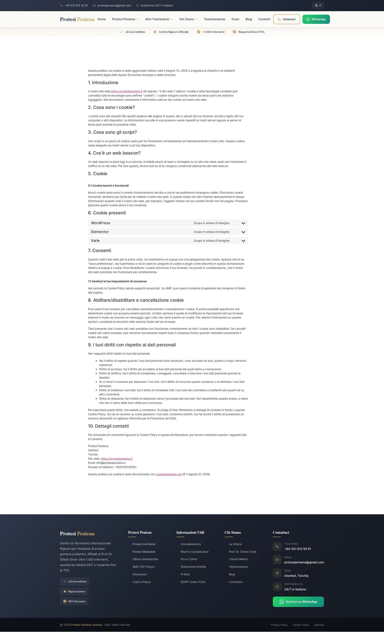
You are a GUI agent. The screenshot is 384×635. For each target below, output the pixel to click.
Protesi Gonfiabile (144, 544)
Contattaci (236, 582)
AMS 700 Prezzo (144, 566)
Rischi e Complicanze (195, 551)
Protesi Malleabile (144, 551)
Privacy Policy (279, 624)
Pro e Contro (189, 559)
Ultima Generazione (145, 559)
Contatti (319, 624)
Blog (232, 574)
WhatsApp (319, 19)
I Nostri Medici (238, 559)
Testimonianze (238, 566)
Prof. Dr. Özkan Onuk (243, 551)
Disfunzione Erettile (193, 566)
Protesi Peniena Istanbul (86, 624)
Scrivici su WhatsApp (301, 602)
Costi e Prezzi (142, 582)
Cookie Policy (301, 624)
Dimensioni (140, 574)
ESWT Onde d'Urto (193, 582)
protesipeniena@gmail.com (114, 5)
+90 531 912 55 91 (76, 5)
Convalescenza (191, 544)
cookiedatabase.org (169, 474)
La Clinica (235, 544)
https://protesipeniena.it (126, 91)
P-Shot (185, 574)
